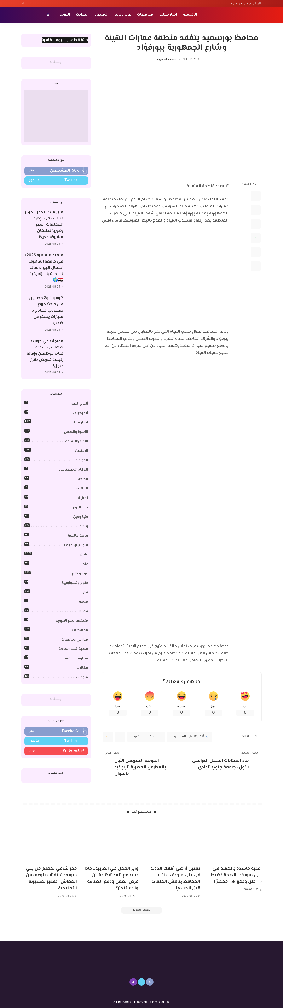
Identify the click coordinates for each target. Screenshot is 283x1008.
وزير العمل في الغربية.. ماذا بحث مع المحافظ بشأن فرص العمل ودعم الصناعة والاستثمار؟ (111, 878)
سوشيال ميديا (76, 545)
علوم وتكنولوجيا (75, 583)
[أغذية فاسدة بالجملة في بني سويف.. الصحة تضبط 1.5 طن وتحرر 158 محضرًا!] (234, 841)
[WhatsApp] (256, 238)
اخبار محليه (79, 422)
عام (85, 564)
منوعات (82, 677)
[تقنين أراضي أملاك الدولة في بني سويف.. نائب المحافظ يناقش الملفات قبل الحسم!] (172, 841)
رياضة (83, 526)
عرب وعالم (80, 574)
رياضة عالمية (78, 536)
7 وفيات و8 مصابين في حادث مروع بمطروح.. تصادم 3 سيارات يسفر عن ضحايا (46, 310)
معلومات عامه (76, 658)
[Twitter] (27, 3)
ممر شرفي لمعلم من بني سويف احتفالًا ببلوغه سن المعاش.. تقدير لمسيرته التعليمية (51, 878)
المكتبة (82, 488)
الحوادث (82, 460)
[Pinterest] (256, 224)
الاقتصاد (81, 451)
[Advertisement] (56, 116)
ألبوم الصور (79, 404)
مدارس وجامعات (74, 640)
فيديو (83, 602)
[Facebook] (31, 3)
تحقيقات (81, 498)
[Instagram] (23, 3)
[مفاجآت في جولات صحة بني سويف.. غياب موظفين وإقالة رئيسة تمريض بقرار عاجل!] (77, 357)
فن (85, 592)
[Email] (256, 266)
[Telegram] (256, 252)
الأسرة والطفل (76, 432)
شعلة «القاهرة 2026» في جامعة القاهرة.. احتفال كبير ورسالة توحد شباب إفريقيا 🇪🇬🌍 (44, 267)
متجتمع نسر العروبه (72, 621)
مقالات (82, 668)
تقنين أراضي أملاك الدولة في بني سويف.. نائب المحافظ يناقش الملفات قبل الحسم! (175, 878)
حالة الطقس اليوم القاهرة (65, 40)
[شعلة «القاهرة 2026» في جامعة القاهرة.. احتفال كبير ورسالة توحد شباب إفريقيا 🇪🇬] (77, 271)
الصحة (83, 479)
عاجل (84, 555)
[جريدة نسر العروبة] (238, 15)
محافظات (80, 630)
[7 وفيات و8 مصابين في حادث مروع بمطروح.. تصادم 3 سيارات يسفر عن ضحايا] (77, 314)
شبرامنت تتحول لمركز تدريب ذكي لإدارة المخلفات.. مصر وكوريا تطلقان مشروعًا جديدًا (44, 224)
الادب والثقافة (76, 441)
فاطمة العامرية (166, 59)
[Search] (23, 15)
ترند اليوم (80, 508)
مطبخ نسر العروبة (73, 649)
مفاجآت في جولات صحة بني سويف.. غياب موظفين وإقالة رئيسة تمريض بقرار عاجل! (45, 353)
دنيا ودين (80, 517)
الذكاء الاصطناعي (73, 470)
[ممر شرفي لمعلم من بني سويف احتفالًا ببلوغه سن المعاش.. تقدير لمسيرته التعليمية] (49, 841)
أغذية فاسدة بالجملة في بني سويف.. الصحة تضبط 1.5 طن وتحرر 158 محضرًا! (236, 875)
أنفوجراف (80, 413)
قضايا (83, 611)
